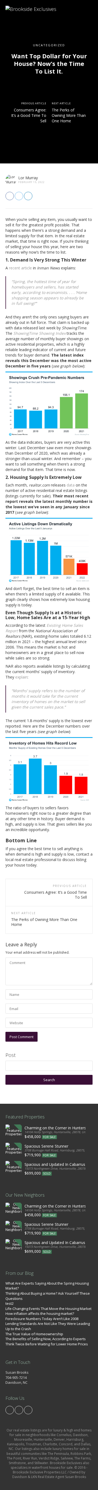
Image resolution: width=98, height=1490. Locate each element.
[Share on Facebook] (9, 196)
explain (21, 677)
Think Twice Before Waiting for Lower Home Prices (46, 1344)
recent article (20, 267)
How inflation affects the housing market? (39, 1313)
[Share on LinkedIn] (28, 196)
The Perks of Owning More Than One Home (69, 115)
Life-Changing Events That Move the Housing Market (48, 1308)
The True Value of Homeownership (34, 1333)
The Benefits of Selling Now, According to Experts (45, 1338)
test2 (9, 1303)
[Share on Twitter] (19, 196)
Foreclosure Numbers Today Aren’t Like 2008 (41, 1318)
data (71, 485)
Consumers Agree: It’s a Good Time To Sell (28, 115)
